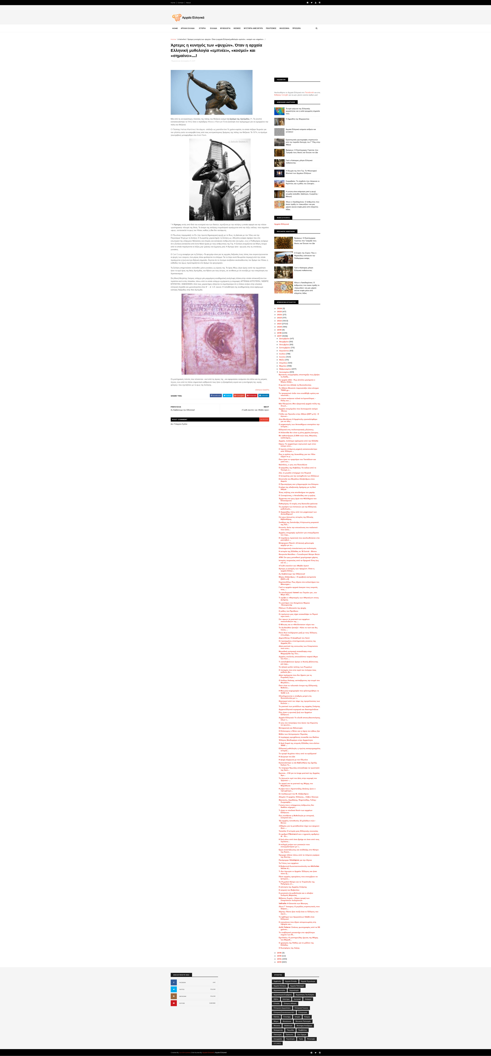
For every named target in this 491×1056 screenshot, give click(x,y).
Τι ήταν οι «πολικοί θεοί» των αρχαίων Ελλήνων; (295, 811)
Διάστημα (286, 999)
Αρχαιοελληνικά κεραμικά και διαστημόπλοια (298, 709)
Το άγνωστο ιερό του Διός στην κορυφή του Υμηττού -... (298, 779)
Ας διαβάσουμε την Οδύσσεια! (292, 574)
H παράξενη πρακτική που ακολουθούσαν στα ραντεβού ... (299, 539)
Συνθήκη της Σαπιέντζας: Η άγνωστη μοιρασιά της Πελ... (299, 523)
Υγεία (301, 1039)
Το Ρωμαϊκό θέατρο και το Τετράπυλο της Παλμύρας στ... (297, 883)
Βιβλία (276, 999)
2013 (279, 962)
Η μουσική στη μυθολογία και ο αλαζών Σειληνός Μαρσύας (296, 894)
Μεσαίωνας (287, 1021)
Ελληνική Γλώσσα (301, 1008)
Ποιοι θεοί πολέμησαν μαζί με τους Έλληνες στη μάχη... (298, 634)
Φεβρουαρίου (285, 369)
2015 (279, 956)
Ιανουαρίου (284, 372)
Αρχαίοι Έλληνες (280, 986)
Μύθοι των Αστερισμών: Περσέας (293, 734)
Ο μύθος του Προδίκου (288, 611)
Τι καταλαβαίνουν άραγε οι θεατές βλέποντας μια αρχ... (298, 663)
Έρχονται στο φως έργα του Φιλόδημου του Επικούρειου (297, 499)
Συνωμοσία (278, 1039)
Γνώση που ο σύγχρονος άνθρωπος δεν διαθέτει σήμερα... (296, 806)
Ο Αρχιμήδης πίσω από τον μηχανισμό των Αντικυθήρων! (298, 513)
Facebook (309, 92)
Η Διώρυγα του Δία (287, 756)
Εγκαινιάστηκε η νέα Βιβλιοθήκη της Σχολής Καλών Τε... (298, 764)
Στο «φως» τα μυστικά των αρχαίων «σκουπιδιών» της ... (294, 620)
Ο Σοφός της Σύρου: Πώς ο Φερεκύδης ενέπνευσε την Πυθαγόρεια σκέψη (305, 255)
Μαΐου (282, 360)
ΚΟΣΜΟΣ (237, 28)
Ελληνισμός (302, 1012)
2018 (279, 333)
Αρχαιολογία (294, 990)
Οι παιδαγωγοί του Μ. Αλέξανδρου (294, 794)
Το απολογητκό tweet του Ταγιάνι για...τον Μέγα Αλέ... (298, 593)
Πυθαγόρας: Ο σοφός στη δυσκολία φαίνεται (298, 503)
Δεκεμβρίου (284, 338)
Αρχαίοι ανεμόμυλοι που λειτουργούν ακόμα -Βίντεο (298, 410)
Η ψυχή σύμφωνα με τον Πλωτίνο (293, 760)
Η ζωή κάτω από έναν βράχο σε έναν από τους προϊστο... (299, 840)
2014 (279, 959)
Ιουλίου (282, 354)
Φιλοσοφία (311, 1039)
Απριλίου (283, 363)
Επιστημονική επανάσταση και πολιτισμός (297, 548)
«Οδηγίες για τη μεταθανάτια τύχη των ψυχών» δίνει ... (299, 827)
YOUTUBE (182, 1003)
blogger (264, 419)
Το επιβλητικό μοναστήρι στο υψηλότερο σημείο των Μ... (297, 933)
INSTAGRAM (182, 996)
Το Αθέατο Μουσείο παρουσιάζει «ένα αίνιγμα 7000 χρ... (299, 389)
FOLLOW (212, 989)
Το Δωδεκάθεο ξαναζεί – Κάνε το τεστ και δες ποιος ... (298, 628)
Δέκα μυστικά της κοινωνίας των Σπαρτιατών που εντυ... (298, 647)
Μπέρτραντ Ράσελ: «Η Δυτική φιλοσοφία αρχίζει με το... (296, 544)
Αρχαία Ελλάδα (291, 981)
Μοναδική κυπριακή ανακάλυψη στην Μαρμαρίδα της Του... (295, 652)
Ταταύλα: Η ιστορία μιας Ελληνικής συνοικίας (298, 831)
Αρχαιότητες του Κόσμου (305, 995)
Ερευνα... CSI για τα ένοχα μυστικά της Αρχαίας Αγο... (299, 774)
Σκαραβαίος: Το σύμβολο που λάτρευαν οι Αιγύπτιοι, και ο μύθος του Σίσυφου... (302, 182)
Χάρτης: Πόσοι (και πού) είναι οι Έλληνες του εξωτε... (298, 912)
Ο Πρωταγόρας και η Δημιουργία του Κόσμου (298, 484)
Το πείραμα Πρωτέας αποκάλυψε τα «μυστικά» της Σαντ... (299, 769)
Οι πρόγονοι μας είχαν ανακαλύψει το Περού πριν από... (298, 615)
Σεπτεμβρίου (285, 347)
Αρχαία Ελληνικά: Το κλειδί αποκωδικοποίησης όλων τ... (299, 718)
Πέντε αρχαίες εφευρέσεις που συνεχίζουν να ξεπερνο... (298, 877)
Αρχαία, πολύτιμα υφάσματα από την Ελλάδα (298, 441)
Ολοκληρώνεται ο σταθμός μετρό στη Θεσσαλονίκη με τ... (295, 697)
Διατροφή (297, 999)
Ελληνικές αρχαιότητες (282, 1008)
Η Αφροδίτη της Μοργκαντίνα (297, 119)
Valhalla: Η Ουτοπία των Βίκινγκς (293, 903)
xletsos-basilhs (262, 390)
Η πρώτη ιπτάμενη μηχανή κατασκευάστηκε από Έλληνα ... (298, 450)
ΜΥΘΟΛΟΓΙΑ (225, 28)
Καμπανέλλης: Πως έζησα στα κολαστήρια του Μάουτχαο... (299, 583)
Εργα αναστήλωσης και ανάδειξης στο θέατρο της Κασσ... (299, 851)
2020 (279, 327)
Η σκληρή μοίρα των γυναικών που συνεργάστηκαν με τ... (294, 845)
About (188, 3)
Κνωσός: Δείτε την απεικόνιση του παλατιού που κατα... (298, 528)
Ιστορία (297, 1017)
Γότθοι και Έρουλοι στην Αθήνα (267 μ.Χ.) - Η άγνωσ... (299, 415)
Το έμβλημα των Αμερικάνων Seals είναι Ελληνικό (296, 918)
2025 (279, 311)
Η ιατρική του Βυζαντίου (289, 890)
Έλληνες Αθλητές (290, 1003)
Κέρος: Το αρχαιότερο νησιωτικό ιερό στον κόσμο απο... (297, 445)
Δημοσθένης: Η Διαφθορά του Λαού (294, 638)
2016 (279, 953)
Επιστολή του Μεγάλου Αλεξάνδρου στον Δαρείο (297, 480)
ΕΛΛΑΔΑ (213, 28)
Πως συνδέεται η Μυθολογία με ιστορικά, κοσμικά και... (296, 816)
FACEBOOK (182, 982)
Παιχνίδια (290, 1030)
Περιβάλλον (302, 1030)
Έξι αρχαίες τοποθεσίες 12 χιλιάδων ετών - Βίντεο (297, 822)
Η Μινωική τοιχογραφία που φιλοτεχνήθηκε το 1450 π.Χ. (299, 692)
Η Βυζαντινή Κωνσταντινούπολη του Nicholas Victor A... (299, 867)
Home (173, 3)
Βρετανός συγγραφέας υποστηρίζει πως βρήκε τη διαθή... (299, 375)
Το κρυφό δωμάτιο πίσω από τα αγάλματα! (297, 753)
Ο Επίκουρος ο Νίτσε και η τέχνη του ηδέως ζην (299, 731)
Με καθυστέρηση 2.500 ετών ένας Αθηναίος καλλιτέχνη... (298, 436)
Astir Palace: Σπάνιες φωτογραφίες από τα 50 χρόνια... (299, 928)
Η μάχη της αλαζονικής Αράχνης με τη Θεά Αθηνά (297, 488)
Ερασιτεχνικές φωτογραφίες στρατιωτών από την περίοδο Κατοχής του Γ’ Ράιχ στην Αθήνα (303, 142)
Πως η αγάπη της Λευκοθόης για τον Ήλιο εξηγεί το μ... (297, 455)
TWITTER (181, 989)
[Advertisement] (297, 56)
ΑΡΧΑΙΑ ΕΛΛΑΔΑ (187, 28)
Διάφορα (308, 999)
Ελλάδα (277, 1003)
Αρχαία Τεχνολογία (308, 981)
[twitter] (311, 2)
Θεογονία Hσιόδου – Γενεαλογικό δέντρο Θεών (299, 554)
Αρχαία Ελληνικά (281, 224)
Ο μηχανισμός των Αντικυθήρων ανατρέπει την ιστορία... (299, 425)
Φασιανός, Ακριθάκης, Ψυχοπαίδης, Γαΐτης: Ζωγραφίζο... (297, 801)
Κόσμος (307, 1017)
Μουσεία (277, 1026)
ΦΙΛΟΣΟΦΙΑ (284, 28)
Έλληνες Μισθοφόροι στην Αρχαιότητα (296, 740)
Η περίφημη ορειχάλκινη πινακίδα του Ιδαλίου (299, 737)
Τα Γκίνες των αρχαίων (289, 863)
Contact (181, 3)
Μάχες (276, 1021)
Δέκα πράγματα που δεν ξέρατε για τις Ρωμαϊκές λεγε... (295, 676)
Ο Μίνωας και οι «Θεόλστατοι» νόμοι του (296, 624)
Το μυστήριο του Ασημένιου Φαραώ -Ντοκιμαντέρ (294, 604)
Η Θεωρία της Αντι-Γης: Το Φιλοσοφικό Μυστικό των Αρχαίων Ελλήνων (301, 172)
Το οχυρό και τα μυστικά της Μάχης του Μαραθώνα (296, 784)
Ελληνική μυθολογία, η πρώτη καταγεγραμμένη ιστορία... (299, 749)
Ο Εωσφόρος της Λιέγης (289, 948)
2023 (279, 318)
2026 (279, 308)
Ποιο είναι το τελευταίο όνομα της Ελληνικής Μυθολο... (298, 686)
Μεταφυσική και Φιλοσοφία (291, 728)
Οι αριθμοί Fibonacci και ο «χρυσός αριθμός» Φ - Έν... (299, 835)
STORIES (277, 1043)
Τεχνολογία (290, 1039)
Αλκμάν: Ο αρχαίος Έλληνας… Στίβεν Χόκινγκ (298, 797)
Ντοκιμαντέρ (278, 1030)
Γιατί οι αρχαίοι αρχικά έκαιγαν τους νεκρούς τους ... (298, 588)
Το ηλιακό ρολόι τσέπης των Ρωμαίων (295, 667)
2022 (279, 321)
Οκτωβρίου (284, 344)
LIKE (214, 982)
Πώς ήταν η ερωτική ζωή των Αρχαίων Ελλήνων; (295, 713)
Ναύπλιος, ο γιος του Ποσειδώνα (293, 464)
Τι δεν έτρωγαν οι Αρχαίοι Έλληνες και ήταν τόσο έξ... (298, 872)
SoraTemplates (184, 1052)
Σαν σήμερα (301, 1034)
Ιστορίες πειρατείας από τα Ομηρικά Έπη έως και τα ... (299, 561)
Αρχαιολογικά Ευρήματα (283, 995)
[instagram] (319, 2)
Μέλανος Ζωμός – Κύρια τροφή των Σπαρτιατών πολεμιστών (294, 899)
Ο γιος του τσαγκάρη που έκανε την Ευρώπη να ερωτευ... (298, 724)
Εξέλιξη (276, 1017)
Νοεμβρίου (284, 341)
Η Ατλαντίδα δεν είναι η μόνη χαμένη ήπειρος (298, 432)
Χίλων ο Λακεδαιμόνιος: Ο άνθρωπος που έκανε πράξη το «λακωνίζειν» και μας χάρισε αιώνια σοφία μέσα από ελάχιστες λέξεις (302, 206)
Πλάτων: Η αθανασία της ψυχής (292, 608)
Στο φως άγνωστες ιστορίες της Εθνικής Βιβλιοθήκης (296, 518)
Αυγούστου (284, 351)
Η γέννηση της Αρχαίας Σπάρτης (293, 887)
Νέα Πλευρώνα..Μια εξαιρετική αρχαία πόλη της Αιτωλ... (299, 404)
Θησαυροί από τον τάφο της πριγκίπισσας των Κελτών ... (299, 702)
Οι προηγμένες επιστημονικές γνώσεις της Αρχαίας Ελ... (297, 642)
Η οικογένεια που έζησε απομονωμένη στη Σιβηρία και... (297, 923)
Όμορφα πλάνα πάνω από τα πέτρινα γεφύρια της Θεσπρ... (299, 856)
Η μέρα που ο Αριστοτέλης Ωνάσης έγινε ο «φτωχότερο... (297, 790)
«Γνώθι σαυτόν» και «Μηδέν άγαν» (294, 566)
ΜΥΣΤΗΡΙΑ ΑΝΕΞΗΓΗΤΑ (253, 28)
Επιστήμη (287, 1017)
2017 (279, 336)
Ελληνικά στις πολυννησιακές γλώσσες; (296, 429)
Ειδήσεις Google (281, 95)
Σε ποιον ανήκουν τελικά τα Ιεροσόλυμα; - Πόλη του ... (297, 399)
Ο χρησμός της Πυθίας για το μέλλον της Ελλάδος (296, 944)
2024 (280, 314)
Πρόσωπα (289, 1034)
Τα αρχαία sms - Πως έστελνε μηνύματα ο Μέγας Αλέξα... (297, 381)
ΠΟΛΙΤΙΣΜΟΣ (271, 28)
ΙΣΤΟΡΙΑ (202, 28)
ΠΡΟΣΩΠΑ (296, 28)
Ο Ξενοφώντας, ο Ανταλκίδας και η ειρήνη (297, 495)
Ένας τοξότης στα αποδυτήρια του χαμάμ (297, 492)
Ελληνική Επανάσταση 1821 (284, 1012)
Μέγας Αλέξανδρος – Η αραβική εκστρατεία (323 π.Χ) (297, 578)
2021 (279, 324)
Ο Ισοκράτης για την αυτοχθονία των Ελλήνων (299, 476)
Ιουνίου (282, 357)
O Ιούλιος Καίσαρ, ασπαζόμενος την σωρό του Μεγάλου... (299, 681)
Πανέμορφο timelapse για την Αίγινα (295, 860)
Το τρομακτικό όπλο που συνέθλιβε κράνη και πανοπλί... (299, 394)
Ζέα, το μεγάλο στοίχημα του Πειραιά (295, 473)
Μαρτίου (283, 366)
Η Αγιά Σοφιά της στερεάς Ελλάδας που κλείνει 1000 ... (299, 744)
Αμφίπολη (277, 981)
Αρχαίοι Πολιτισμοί (297, 986)
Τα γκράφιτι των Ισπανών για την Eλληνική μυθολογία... (297, 508)
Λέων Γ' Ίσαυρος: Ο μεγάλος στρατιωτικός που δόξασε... (299, 907)
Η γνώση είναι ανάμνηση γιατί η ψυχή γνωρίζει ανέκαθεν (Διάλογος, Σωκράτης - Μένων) (302, 194)
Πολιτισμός (278, 1034)
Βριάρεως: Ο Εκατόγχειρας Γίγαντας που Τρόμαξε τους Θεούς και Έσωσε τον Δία (302, 151)
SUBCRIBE (212, 1003)
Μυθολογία (288, 1026)
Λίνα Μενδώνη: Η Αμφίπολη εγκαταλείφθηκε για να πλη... (298, 420)
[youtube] (315, 2)
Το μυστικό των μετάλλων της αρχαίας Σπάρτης (299, 706)
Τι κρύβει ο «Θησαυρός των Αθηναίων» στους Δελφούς (299, 598)
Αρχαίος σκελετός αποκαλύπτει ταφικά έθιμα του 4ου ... (298, 657)
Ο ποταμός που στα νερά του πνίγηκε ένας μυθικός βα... (297, 671)
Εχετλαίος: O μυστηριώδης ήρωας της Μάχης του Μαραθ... (298, 938)
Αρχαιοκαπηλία (279, 990)
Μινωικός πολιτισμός (303, 1021)
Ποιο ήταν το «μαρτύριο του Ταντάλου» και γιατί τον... (297, 460)
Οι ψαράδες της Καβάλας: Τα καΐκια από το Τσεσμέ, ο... (297, 469)
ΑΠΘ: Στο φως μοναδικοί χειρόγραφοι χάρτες (298, 557)
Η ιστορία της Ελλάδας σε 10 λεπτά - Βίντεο (298, 551)
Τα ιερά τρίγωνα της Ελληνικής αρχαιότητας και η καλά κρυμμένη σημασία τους (303, 111)
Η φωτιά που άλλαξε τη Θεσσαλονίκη (295, 385)
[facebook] (307, 2)
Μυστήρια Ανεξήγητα (304, 1026)
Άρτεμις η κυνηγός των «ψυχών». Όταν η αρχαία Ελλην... (296, 569)
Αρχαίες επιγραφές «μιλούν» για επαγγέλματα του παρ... (299, 534)
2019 (279, 330)
